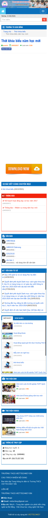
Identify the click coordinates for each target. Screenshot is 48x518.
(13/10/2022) (18, 326)
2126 (30, 45)
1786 (27, 389)
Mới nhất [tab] (7, 318)
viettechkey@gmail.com (18, 501)
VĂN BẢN (9, 236)
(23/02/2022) (18, 345)
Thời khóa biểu (20, 32)
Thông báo (10, 196)
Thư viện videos (12, 411)
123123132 (10, 254)
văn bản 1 (10, 260)
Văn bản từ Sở (12, 271)
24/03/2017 (15, 45)
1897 (27, 398)
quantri (5, 45)
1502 (27, 432)
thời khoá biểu (8, 189)
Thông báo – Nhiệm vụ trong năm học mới (20, 208)
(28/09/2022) (18, 336)
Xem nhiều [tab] (19, 318)
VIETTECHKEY (34, 515)
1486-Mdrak (10, 241)
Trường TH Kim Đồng (14, 27)
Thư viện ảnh (11, 379)
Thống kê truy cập (14, 443)
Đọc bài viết (6, 49)
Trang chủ (7, 32)
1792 (27, 421)
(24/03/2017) (7, 203)
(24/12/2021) (18, 355)
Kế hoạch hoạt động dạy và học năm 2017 (20, 201)
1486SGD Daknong (13, 247)
